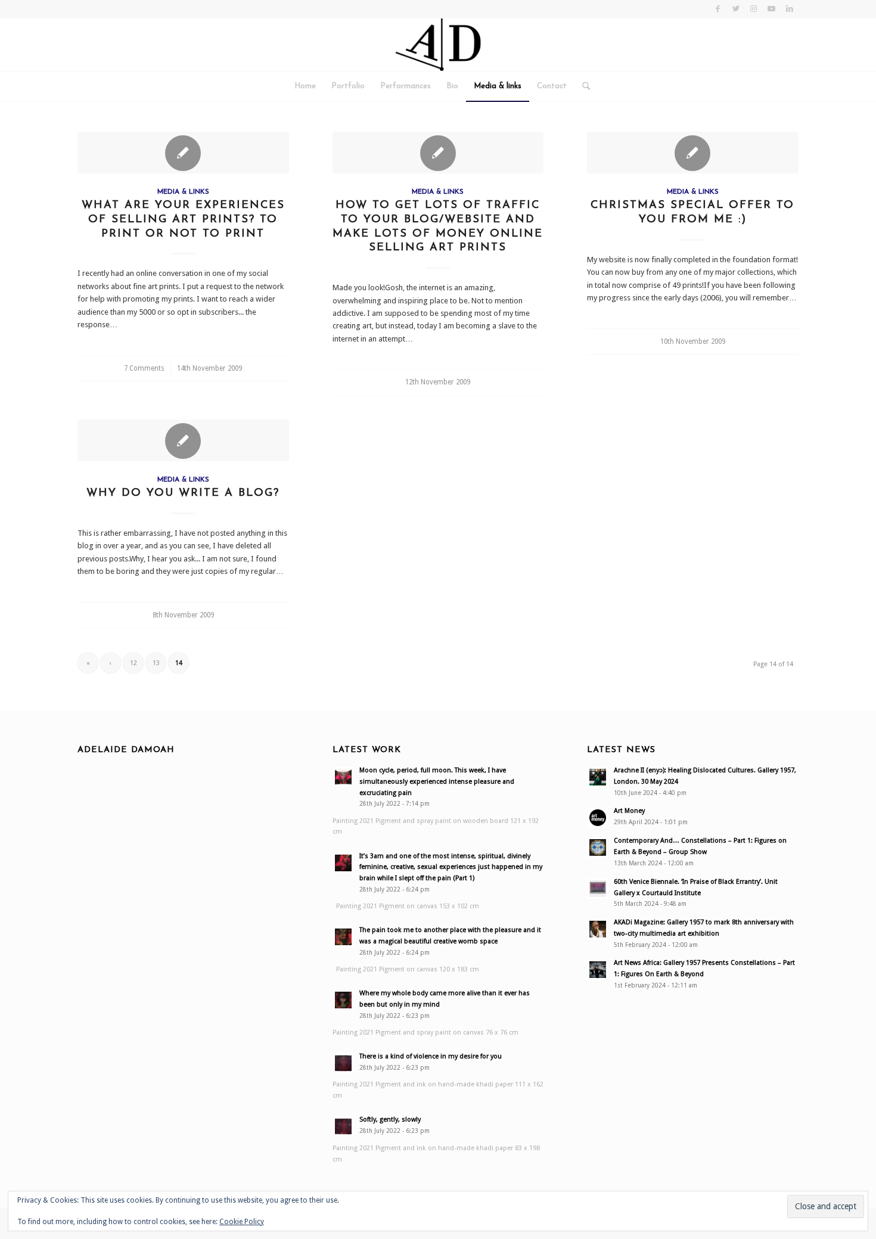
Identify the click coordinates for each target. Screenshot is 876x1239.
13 (156, 663)
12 (133, 663)
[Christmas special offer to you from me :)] (693, 152)
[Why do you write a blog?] (183, 440)
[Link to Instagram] (753, 9)
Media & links (183, 191)
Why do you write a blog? (182, 493)
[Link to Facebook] (717, 9)
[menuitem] (305, 86)
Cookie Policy (241, 1222)
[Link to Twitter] (735, 9)
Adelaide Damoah (126, 750)
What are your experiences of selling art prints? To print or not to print (183, 219)
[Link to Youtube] (771, 9)
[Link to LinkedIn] (790, 9)
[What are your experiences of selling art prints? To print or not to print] (183, 152)
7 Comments (144, 368)
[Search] (582, 86)
